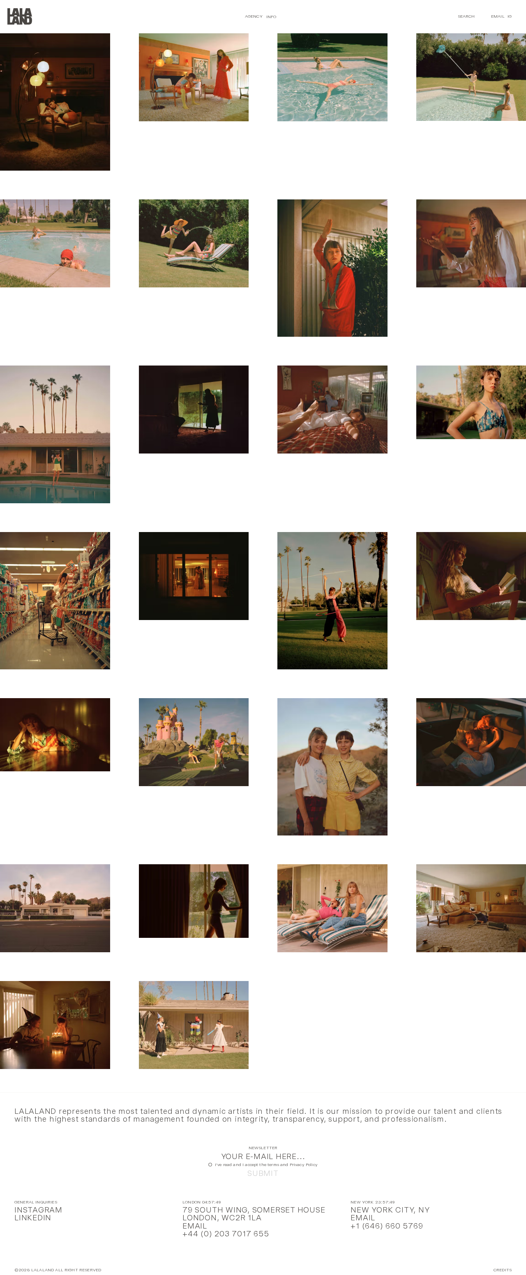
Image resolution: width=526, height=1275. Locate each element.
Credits (503, 1270)
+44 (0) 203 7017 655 (225, 1233)
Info (271, 16)
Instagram (38, 1210)
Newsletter (263, 1148)
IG (510, 16)
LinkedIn (32, 1217)
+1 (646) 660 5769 (387, 1226)
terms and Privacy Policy (293, 1164)
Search (466, 16)
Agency (254, 16)
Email (498, 16)
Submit (263, 1173)
